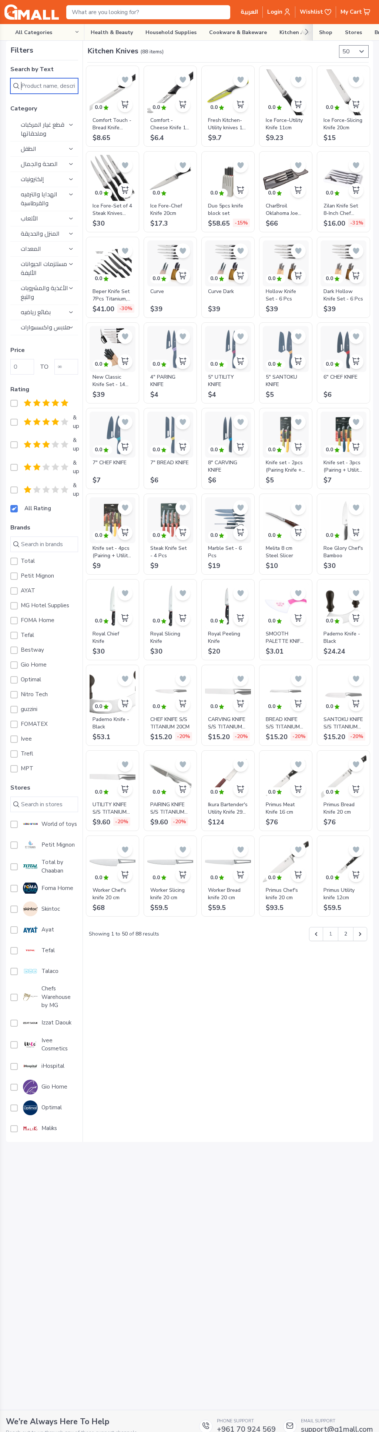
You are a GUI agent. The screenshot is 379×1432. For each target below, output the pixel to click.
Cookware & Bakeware (238, 32)
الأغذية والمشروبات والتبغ (44, 292)
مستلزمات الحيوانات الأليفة (44, 268)
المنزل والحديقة (40, 234)
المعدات (31, 249)
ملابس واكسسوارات (45, 327)
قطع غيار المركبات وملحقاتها (42, 129)
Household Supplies (171, 32)
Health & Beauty (112, 32)
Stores (353, 32)
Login (275, 12)
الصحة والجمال (39, 164)
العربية (249, 12)
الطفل (28, 149)
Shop (325, 32)
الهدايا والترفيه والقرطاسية (39, 198)
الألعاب (29, 219)
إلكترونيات (32, 179)
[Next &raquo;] (360, 934)
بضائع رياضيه (36, 312)
